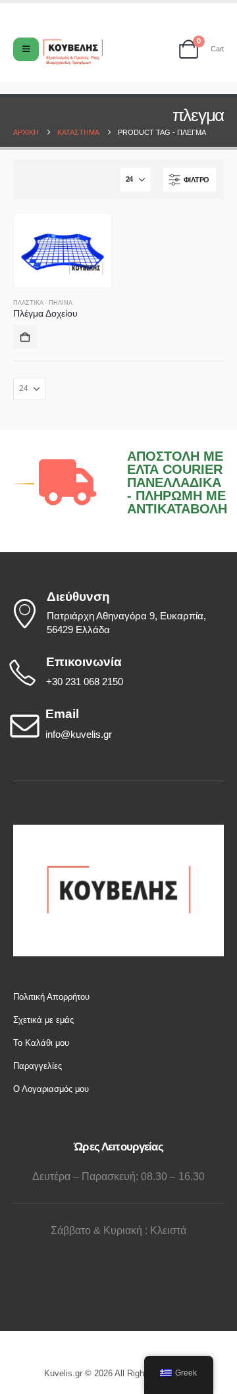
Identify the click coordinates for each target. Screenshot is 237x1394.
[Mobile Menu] (26, 49)
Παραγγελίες (37, 1066)
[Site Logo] (73, 52)
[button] (189, 180)
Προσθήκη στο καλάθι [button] (25, 337)
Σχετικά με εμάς (43, 1020)
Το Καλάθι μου (41, 1043)
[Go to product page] (62, 250)
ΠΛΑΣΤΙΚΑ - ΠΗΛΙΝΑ (42, 302)
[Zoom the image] (118, 831)
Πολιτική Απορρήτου (51, 997)
